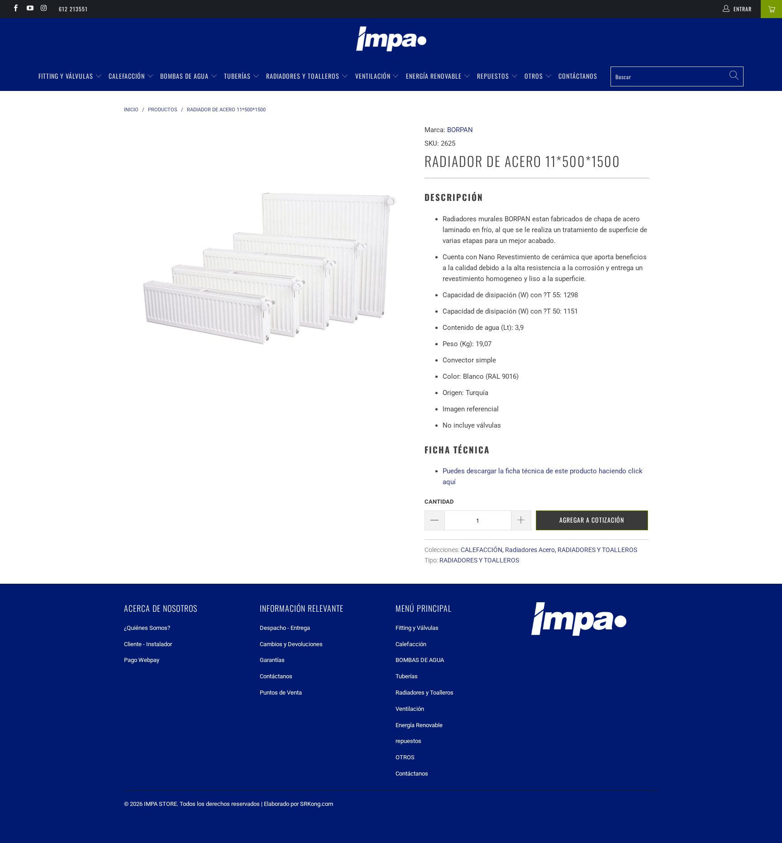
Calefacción (128, 76)
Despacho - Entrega (285, 627)
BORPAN (460, 130)
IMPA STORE (160, 803)
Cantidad (438, 501)
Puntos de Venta (281, 692)
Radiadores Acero (530, 549)
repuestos (494, 76)
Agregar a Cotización (591, 519)
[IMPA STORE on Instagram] (44, 9)
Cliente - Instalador (148, 644)
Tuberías (238, 76)
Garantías (272, 660)
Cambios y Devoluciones (291, 644)
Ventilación (373, 76)
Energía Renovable (434, 76)
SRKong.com (316, 803)
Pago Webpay (141, 660)
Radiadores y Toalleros (303, 76)
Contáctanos (577, 76)
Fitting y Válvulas (66, 76)
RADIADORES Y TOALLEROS (597, 549)
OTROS (535, 76)
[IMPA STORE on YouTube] (29, 9)
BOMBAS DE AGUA (185, 76)
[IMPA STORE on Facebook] (15, 9)
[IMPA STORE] (391, 40)
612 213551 (73, 9)
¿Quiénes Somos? (147, 627)
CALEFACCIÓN (481, 549)
